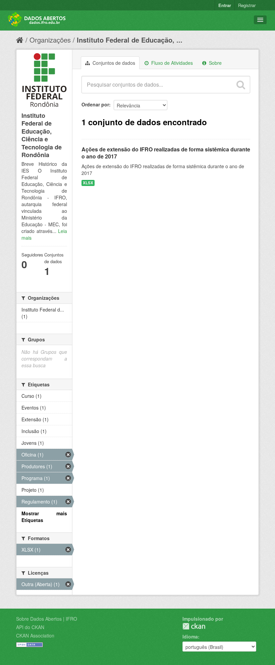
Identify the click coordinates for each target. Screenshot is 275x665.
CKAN (193, 626)
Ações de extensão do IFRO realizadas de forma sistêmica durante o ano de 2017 (165, 152)
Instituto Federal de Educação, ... (129, 40)
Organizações (50, 40)
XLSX (88, 183)
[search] (240, 85)
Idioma (190, 636)
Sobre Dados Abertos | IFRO (46, 618)
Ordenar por (95, 104)
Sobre (215, 62)
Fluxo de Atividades (171, 62)
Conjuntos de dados (113, 62)
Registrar (247, 5)
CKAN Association (35, 635)
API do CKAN (30, 627)
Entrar (224, 5)
